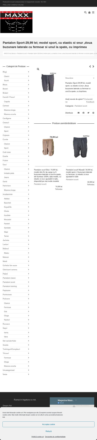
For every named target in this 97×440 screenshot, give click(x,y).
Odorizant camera (10, 270)
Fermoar (7, 307)
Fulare (5, 160)
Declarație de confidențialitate (55, 437)
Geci (4, 165)
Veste (5, 374)
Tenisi (6, 236)
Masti (5, 261)
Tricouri (6, 353)
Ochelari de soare (10, 265)
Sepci (5, 328)
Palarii (5, 274)
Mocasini (7, 219)
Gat (5, 311)
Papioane (6, 290)
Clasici (6, 76)
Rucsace (6, 324)
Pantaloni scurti (81, 106)
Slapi (6, 232)
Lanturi (5, 244)
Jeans (6, 177)
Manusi (6, 257)
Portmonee (7, 295)
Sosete (5, 345)
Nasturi (7, 320)
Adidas (6, 199)
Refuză (49, 431)
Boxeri (5, 89)
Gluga (6, 316)
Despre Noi (7, 406)
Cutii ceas (7, 152)
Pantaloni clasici (9, 278)
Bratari (5, 93)
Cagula (7, 101)
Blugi (5, 72)
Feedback (90, 102)
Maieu (6, 253)
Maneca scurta (10, 114)
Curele (5, 139)
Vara (6, 337)
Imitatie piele (9, 173)
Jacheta (6, 240)
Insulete (7, 215)
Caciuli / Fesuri (9, 97)
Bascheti (7, 203)
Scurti (6, 80)
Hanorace (7, 186)
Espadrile (7, 207)
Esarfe (5, 156)
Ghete (6, 211)
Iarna (6, 332)
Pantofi (7, 224)
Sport (6, 131)
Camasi (6, 106)
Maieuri (6, 249)
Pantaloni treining (10, 286)
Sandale (7, 228)
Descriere (69, 78)
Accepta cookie (48, 424)
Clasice (7, 127)
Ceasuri (6, 123)
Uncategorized (8, 370)
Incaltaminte (8, 194)
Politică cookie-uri (38, 437)
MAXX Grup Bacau (10, 53)
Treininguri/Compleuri (11, 349)
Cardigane (7, 118)
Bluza (5, 85)
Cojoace (6, 135)
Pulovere (6, 299)
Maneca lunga (9, 110)
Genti (5, 181)
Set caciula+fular (9, 341)
